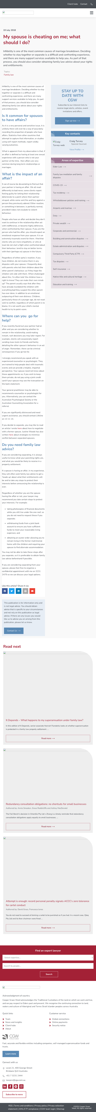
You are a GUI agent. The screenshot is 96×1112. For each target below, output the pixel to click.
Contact (83, 4)
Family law (9, 74)
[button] (5, 591)
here (20, 428)
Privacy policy (41, 1105)
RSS (10, 1105)
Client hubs (73, 4)
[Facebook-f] (10, 1086)
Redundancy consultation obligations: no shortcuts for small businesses (46, 804)
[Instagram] (21, 1086)
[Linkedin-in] (4, 1086)
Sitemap (60, 1109)
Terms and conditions (23, 1105)
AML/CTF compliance (28, 1109)
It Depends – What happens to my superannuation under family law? (44, 720)
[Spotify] (16, 1086)
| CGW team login (47, 1109)
